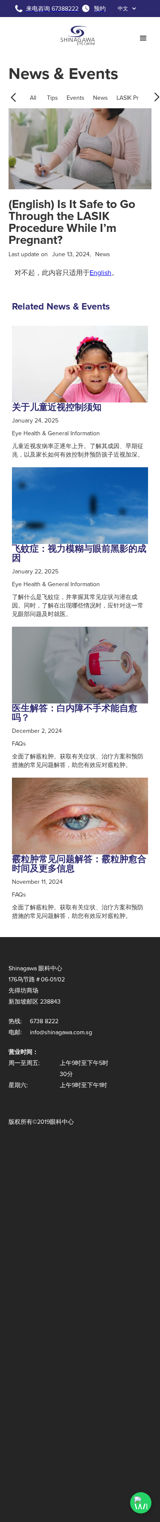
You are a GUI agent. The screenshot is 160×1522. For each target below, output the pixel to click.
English (100, 272)
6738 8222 (44, 1021)
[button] (127, 8)
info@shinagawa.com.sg (61, 1032)
